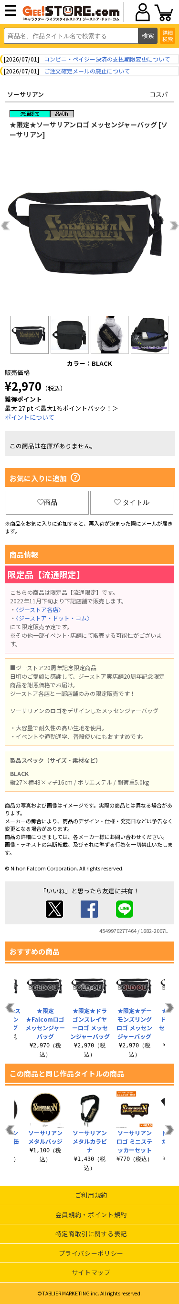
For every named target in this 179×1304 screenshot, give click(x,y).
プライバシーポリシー (91, 1253)
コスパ (158, 94)
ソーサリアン (25, 94)
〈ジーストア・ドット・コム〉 (54, 618)
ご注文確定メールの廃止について (87, 71)
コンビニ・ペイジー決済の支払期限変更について (107, 59)
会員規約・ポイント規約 (91, 1214)
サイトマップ (91, 1272)
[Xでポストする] (54, 915)
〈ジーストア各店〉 (40, 609)
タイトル (136, 502)
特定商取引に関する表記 (91, 1233)
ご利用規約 (91, 1195)
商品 (50, 502)
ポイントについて (29, 417)
